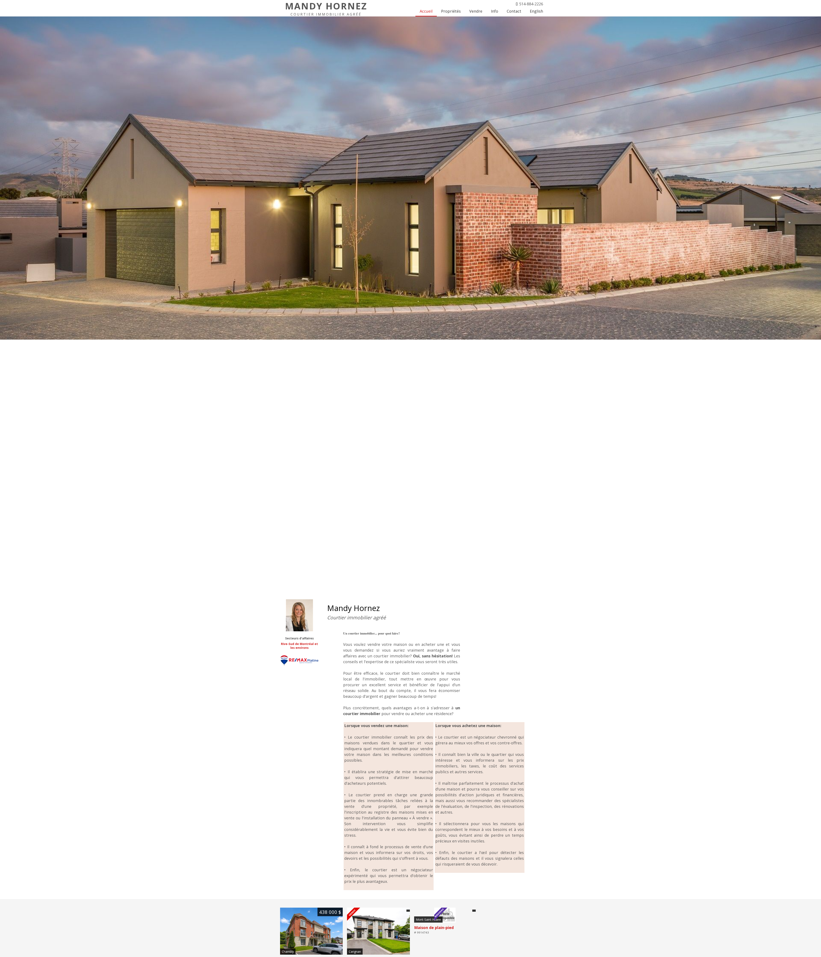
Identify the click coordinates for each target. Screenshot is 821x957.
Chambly (288, 952)
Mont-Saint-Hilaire (428, 919)
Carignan (355, 952)
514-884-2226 (531, 3)
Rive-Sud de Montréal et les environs (299, 646)
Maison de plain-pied (434, 927)
